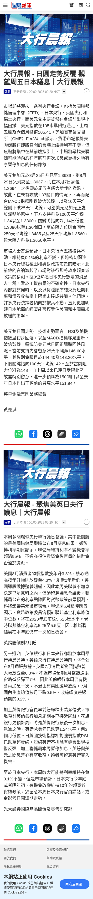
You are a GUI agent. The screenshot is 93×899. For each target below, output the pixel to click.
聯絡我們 (10, 849)
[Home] (21, 5)
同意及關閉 (73, 884)
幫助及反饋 (54, 858)
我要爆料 (52, 866)
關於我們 (10, 858)
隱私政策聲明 (13, 866)
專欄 (7, 91)
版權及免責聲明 (57, 849)
